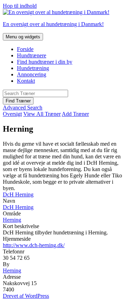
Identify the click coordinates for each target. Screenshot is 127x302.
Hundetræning (33, 68)
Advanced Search (22, 108)
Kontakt (26, 81)
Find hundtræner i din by (44, 62)
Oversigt (12, 114)
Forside (25, 49)
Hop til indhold (20, 6)
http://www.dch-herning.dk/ (34, 245)
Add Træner (75, 114)
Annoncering (31, 74)
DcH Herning (18, 194)
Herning (12, 220)
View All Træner (42, 114)
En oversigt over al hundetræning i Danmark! (53, 24)
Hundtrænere (31, 55)
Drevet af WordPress (26, 296)
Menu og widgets (23, 36)
